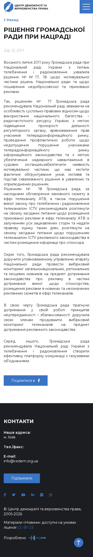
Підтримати (21, 478)
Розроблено (15, 538)
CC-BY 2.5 (25, 527)
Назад (13, 20)
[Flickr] (41, 495)
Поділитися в (23, 380)
